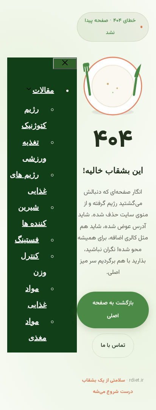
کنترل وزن (34, 264)
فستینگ (27, 239)
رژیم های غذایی (28, 182)
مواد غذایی (36, 296)
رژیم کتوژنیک (34, 117)
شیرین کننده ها (32, 215)
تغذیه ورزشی (34, 150)
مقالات (43, 90)
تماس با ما (113, 345)
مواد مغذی (36, 329)
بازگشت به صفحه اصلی (113, 310)
